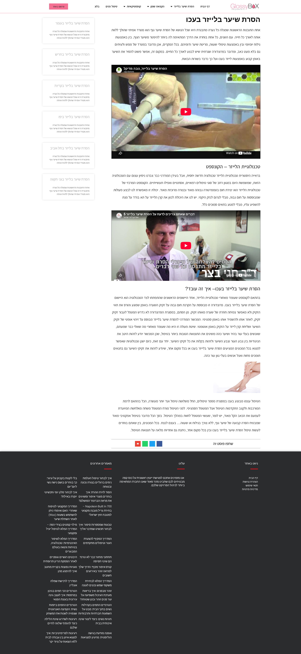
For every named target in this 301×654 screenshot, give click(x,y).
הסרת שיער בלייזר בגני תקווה (70, 179)
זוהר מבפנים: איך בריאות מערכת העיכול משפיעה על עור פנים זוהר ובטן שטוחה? (96, 595)
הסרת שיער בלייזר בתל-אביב (70, 148)
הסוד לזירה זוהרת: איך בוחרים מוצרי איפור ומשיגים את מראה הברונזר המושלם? (95, 496)
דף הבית (205, 6)
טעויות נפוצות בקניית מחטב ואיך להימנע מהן (60, 569)
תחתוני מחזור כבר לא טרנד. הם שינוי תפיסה (95, 559)
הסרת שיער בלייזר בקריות (72, 85)
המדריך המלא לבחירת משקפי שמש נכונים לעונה (97, 583)
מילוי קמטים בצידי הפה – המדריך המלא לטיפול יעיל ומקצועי (61, 529)
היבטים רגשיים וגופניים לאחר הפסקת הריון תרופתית (60, 559)
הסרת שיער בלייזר (184, 6)
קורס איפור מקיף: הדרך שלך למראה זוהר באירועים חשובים (95, 571)
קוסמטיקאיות (134, 6)
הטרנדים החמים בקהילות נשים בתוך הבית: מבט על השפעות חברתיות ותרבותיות (95, 609)
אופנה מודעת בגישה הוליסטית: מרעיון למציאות (96, 635)
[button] (159, 444)
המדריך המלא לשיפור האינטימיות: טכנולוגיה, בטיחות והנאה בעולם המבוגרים (64, 545)
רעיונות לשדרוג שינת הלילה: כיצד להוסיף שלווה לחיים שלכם (60, 623)
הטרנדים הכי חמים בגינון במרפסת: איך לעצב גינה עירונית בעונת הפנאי (62, 595)
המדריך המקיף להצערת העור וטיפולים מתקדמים (97, 541)
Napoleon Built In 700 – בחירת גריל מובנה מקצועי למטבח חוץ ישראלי (96, 510)
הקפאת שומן (157, 6)
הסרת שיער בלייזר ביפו (74, 117)
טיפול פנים (111, 6)
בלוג (97, 6)
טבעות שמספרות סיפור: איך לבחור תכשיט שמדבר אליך (95, 527)
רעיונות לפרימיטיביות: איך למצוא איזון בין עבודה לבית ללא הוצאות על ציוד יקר (61, 637)
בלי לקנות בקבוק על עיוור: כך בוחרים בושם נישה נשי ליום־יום (61, 482)
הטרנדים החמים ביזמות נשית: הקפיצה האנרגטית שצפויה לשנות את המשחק (61, 609)
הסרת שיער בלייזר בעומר (72, 23)
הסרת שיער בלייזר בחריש (72, 54)
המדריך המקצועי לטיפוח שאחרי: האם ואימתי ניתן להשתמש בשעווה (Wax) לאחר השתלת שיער (62, 512)
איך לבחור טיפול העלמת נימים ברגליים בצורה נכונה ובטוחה (96, 482)
